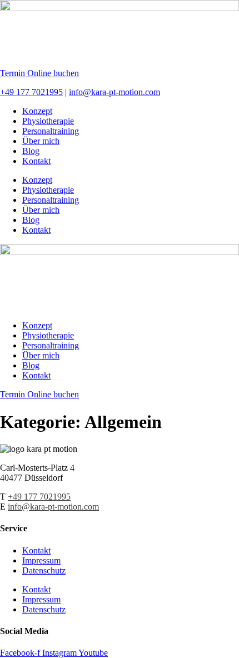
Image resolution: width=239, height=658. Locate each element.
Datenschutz (44, 570)
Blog (30, 151)
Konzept (37, 111)
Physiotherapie (48, 121)
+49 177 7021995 (31, 92)
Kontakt (36, 161)
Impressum (41, 560)
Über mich (40, 141)
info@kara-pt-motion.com (114, 92)
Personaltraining (50, 131)
